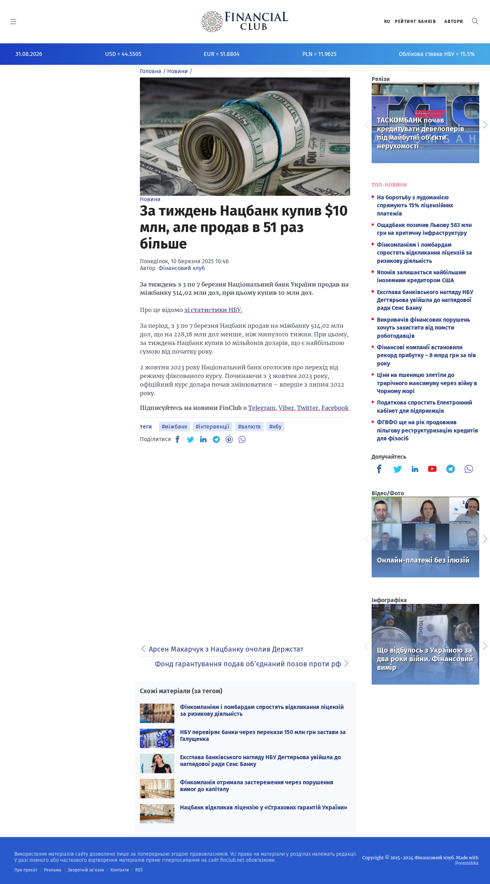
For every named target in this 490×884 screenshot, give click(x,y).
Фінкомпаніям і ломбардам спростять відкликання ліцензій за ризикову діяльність (424, 252)
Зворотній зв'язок (86, 870)
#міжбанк (174, 426)
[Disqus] (245, 540)
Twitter (307, 407)
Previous (366, 123)
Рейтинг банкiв (415, 21)
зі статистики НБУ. (213, 309)
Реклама (52, 870)
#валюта (249, 426)
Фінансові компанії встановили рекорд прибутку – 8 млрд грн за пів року (426, 355)
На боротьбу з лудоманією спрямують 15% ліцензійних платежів (415, 205)
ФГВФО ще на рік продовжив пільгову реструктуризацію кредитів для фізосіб (427, 430)
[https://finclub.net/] (245, 21)
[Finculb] (380, 469)
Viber (286, 407)
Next (484, 123)
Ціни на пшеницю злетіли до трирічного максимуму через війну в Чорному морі (427, 383)
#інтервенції (213, 426)
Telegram (261, 407)
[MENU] (13, 21)
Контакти (119, 870)
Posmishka (467, 863)
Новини (150, 199)
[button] (475, 21)
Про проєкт (25, 870)
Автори (453, 21)
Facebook (335, 407)
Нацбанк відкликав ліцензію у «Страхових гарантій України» (263, 807)
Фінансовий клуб (182, 268)
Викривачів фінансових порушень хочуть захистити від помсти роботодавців (423, 327)
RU (387, 21)
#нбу (275, 426)
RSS (139, 870)
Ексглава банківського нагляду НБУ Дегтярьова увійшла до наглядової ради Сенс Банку (425, 300)
